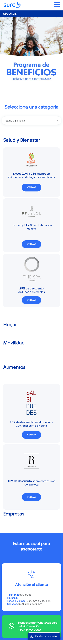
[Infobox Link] (31, 626)
